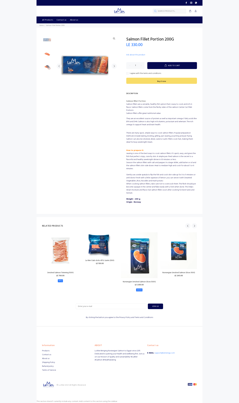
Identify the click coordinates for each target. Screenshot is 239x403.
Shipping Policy (48, 362)
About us (46, 358)
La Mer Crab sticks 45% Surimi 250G (99, 260)
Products (46, 350)
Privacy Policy (125, 317)
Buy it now (161, 81)
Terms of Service (49, 370)
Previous (59, 66)
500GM (139, 290)
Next (114, 66)
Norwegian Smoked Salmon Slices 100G (178, 272)
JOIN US (155, 306)
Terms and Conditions (144, 317)
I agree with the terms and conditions (145, 73)
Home (41, 25)
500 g (60, 280)
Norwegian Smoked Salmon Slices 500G (139, 281)
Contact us (46, 354)
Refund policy (48, 366)
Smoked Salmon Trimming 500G (60, 272)
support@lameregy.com (165, 353)
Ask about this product (135, 54)
